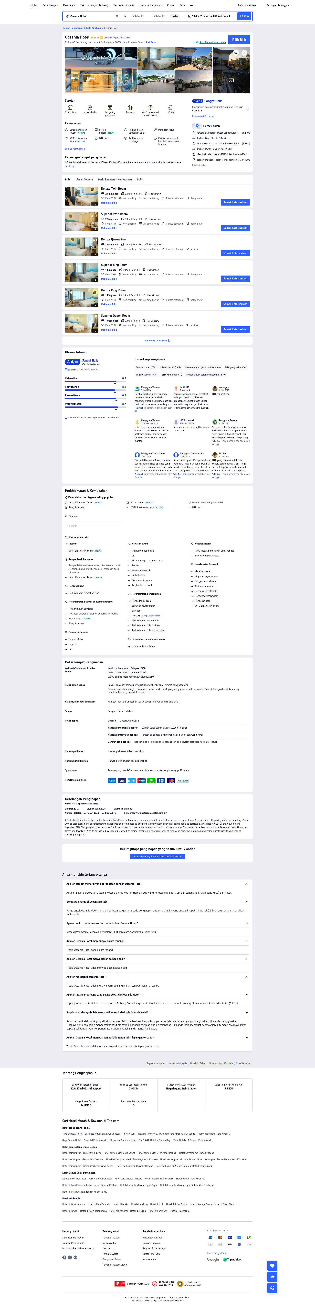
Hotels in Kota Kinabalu (221, 1063)
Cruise (170, 5)
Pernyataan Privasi (112, 1259)
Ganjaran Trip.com (152, 1243)
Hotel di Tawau (70, 1211)
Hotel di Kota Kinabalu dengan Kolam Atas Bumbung (187, 1185)
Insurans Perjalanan (151, 5)
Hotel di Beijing (138, 1211)
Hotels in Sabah (198, 1063)
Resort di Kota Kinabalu (100, 1178)
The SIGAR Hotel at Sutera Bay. (155, 1140)
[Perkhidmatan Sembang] (272, 1288)
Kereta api (69, 5)
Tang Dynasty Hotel (72, 1133)
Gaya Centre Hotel (71, 1140)
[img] (101, 70)
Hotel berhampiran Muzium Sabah (177, 1159)
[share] (272, 1277)
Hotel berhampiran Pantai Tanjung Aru (81, 1153)
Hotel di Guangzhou (180, 1211)
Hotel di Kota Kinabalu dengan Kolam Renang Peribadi (89, 1185)
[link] (247, 5)
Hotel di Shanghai (119, 1211)
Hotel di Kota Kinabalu (98, 1204)
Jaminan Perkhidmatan (73, 1243)
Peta (182, 5)
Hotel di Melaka (120, 1204)
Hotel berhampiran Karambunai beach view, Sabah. (88, 1166)
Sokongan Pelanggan (73, 1237)
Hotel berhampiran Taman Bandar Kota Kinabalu (221, 1159)
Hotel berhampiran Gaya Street (119, 1153)
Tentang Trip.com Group (115, 1264)
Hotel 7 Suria (129, 1133)
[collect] (272, 1266)
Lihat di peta (198, 165)
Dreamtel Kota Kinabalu (95, 1140)
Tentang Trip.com (111, 1237)
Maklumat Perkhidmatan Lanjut (78, 1248)
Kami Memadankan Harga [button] (213, 42)
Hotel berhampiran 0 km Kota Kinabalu (157, 1153)
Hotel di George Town (200, 1204)
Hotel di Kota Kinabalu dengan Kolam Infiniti (84, 1191)
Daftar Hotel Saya (151, 1254)
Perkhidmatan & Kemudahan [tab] (115, 179)
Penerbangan (50, 5)
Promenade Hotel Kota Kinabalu (214, 1133)
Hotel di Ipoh (157, 1204)
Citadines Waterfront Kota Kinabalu (102, 1133)
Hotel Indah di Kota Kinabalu (159, 1178)
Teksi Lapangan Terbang (94, 5)
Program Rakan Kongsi (154, 1248)
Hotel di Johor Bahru (176, 1204)
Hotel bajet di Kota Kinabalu (190, 1178)
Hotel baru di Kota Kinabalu (128, 1178)
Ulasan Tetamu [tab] (84, 179)
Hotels (162, 1063)
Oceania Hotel (77, 37)
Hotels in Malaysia (178, 1063)
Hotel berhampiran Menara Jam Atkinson (83, 1159)
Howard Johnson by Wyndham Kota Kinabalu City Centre (166, 1133)
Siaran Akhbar (109, 1243)
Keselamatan (149, 1259)
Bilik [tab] (67, 179)
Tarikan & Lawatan (124, 5)
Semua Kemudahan (75, 149)
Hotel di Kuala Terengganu (93, 1211)
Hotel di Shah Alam (224, 1204)
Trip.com (151, 1063)
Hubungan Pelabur (152, 1237)
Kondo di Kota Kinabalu (74, 1178)
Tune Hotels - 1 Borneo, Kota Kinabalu (192, 1140)
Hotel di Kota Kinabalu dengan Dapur (139, 1185)
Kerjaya (106, 1248)
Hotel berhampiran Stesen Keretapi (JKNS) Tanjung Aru (184, 1166)
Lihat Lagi (70, 166)
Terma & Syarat (110, 1254)
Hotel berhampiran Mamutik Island (196, 1153)
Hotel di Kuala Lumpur (73, 1204)
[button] (192, 5)
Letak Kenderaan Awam (81, 502)
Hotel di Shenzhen (157, 1211)
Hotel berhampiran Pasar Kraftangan (135, 1166)
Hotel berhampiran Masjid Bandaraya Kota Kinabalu (132, 1159)
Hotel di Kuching (139, 1204)
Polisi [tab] (140, 179)
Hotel (34, 5)
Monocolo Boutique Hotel (123, 1140)
